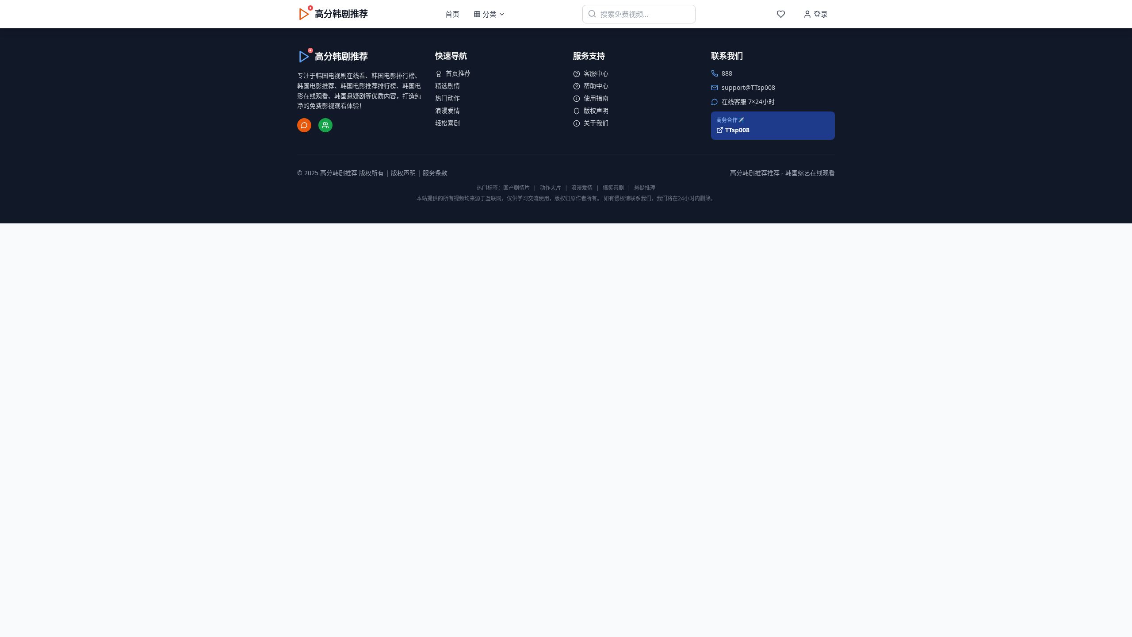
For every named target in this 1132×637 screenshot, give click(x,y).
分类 (489, 14)
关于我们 (596, 123)
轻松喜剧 (447, 123)
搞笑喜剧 (613, 188)
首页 (452, 14)
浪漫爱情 (447, 110)
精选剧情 (447, 85)
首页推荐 (458, 73)
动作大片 (550, 188)
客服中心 (596, 73)
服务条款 (435, 173)
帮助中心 (596, 85)
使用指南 (596, 98)
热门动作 (447, 98)
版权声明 (596, 110)
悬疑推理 (644, 188)
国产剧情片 (516, 188)
